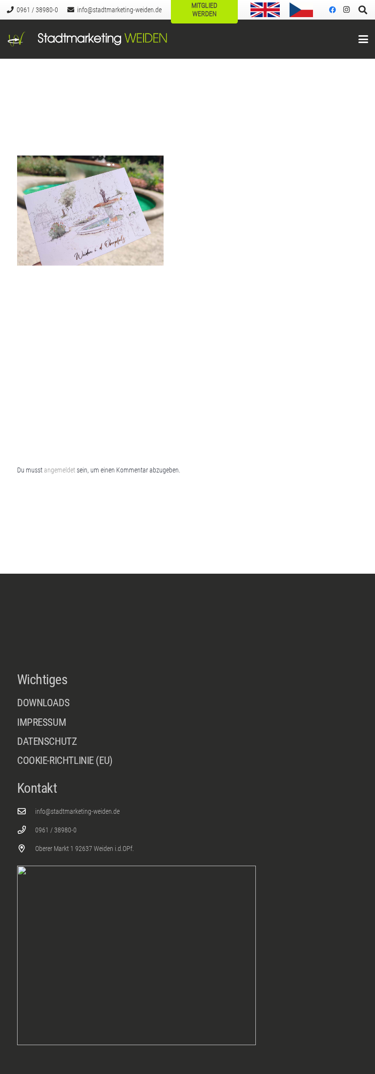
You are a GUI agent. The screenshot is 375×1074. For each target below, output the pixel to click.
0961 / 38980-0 (56, 830)
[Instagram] (346, 10)
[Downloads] (187, 703)
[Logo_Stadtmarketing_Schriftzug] (102, 39)
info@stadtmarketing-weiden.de (77, 811)
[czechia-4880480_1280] (301, 9)
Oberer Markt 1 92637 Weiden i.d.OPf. (84, 848)
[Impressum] (187, 725)
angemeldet (59, 470)
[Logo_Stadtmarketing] (16, 39)
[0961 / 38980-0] (26, 830)
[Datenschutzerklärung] (187, 744)
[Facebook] (332, 10)
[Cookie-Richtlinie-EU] (187, 761)
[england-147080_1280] (265, 9)
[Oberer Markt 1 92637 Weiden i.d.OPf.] (26, 849)
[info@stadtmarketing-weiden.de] (26, 811)
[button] (363, 39)
